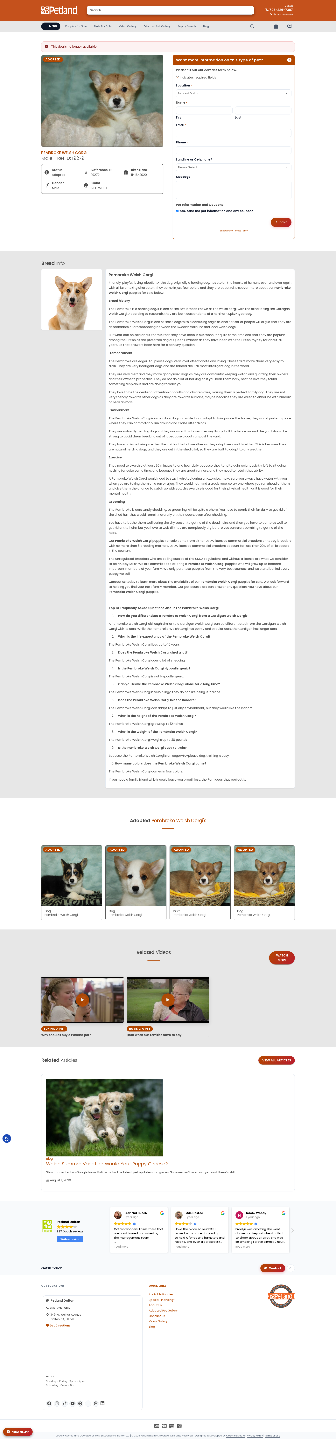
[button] (107, 1231)
